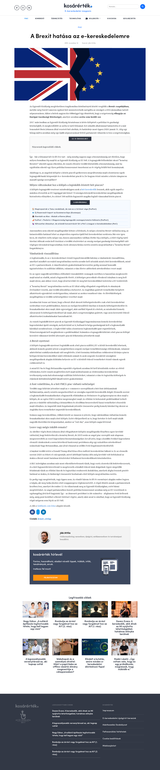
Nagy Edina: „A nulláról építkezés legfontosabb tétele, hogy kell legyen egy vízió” (35, 624)
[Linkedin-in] (29, 7)
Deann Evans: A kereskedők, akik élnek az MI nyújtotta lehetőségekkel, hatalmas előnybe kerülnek (124, 627)
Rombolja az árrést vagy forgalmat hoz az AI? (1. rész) (95, 623)
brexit (41, 519)
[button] (32, 512)
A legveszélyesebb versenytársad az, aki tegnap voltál (35, 661)
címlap (48, 519)
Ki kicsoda (111, 18)
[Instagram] (23, 7)
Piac (26, 18)
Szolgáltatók (129, 18)
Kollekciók (94, 18)
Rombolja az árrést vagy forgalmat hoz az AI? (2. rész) (65, 623)
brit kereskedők (88, 189)
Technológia (75, 18)
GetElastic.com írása (46, 505)
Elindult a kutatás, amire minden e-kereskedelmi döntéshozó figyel (95, 662)
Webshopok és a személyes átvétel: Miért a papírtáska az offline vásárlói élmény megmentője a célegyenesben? (65, 665)
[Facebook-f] (16, 7)
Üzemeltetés (56, 18)
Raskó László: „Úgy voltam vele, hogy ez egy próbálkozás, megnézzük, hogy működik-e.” (124, 664)
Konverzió (39, 18)
